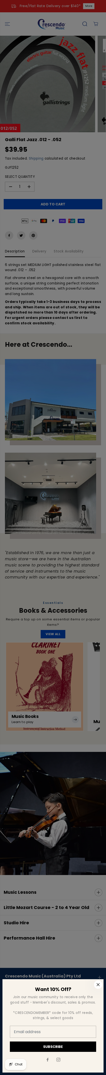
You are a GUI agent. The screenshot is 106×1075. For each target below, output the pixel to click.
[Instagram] (58, 1059)
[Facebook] (47, 1059)
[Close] (98, 984)
